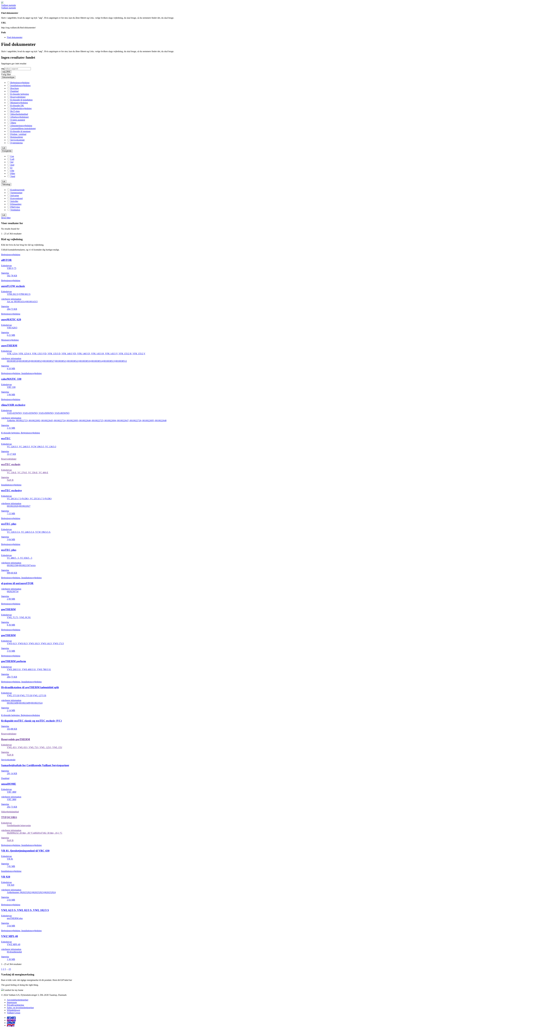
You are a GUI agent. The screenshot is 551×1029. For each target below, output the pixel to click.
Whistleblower (13, 1010)
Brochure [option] (14, 88)
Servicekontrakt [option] (17, 140)
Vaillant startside (8, 5)
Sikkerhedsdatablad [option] (19, 114)
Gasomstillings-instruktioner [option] (23, 128)
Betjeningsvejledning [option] (19, 82)
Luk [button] (3, 148)
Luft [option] (12, 159)
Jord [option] (12, 165)
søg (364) (6, 72)
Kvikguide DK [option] (17, 105)
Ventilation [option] (15, 210)
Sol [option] (11, 162)
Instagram (11, 1020)
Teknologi (6, 184)
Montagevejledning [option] (19, 102)
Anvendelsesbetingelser (17, 1000)
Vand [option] (12, 176)
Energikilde (6, 151)
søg (2, 68)
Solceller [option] (14, 201)
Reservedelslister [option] (18, 97)
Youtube (10, 1025)
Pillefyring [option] (15, 207)
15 (10, 969)
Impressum (12, 1002)
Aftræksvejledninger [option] (19, 117)
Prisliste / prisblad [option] (18, 134)
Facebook (11, 1017)
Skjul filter (6, 218)
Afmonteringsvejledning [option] (21, 125)
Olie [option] (12, 170)
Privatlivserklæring (15, 1005)
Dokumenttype (8, 77)
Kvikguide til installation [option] (21, 100)
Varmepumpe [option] (16, 192)
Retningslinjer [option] (16, 137)
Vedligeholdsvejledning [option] (21, 108)
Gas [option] (12, 156)
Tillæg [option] (13, 123)
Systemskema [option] (16, 143)
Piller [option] (12, 173)
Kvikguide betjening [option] (19, 94)
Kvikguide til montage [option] (20, 131)
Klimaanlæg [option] (15, 204)
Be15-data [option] (15, 111)
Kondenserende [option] (17, 190)
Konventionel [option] (16, 198)
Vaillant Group (13, 1013)
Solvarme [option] (14, 195)
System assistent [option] (17, 120)
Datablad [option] (14, 91)
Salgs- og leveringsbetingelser (20, 1007)
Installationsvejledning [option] (20, 85)
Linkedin (11, 1023)
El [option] (11, 168)
